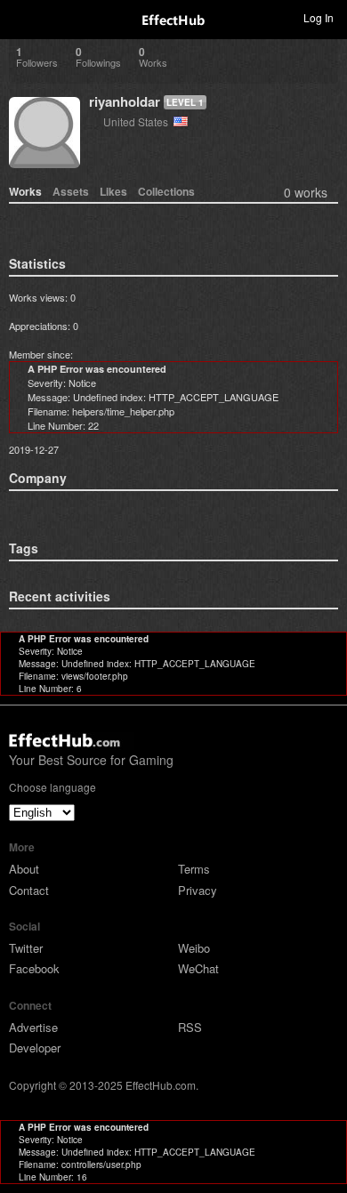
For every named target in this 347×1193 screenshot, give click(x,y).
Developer (35, 1047)
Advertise (33, 1027)
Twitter (26, 947)
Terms (194, 868)
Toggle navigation (21, 17)
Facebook (34, 968)
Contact (29, 890)
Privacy (197, 890)
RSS (190, 1027)
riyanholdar (124, 101)
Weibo (194, 947)
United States (138, 121)
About (24, 868)
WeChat (198, 968)
